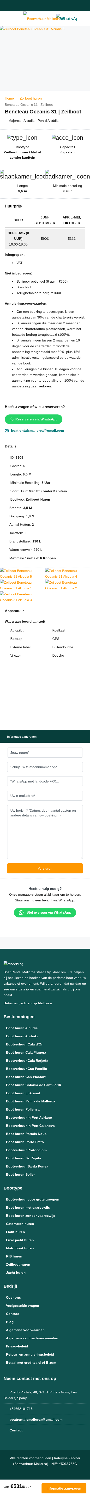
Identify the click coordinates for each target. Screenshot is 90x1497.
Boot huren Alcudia (22, 1028)
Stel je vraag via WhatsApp (48, 912)
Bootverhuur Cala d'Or (24, 1044)
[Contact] (83, 18)
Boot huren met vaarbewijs (28, 1207)
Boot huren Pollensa (23, 1109)
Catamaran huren (20, 1224)
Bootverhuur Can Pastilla (26, 1069)
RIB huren (14, 1256)
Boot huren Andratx (22, 1036)
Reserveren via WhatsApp (36, 419)
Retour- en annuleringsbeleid (30, 1354)
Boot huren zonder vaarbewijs (30, 1216)
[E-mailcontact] (14, 5)
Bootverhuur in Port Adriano (29, 1117)
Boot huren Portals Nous (26, 1134)
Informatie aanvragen (64, 1488)
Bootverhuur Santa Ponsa (27, 1166)
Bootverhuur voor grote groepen (32, 1199)
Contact (12, 1314)
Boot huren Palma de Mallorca (30, 1101)
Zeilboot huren (18, 1264)
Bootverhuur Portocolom (26, 1150)
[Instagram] (71, 5)
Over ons (13, 1297)
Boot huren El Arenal (23, 1093)
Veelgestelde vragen (22, 1305)
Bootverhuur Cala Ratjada (27, 1060)
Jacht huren (16, 1272)
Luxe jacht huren (20, 1240)
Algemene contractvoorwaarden (32, 1338)
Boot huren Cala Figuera (26, 1052)
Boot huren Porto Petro (25, 1142)
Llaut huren (15, 1232)
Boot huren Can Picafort (26, 1077)
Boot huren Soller (20, 1174)
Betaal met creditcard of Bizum (31, 1362)
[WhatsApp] (67, 18)
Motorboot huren (20, 1248)
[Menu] (6, 18)
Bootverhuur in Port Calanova (30, 1126)
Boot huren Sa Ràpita (23, 1158)
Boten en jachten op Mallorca (28, 1003)
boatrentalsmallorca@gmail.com (37, 430)
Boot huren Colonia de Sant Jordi (33, 1085)
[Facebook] (60, 5)
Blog (10, 1322)
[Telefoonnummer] (7, 5)
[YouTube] (81, 5)
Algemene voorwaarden (25, 1330)
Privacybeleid (17, 1346)
